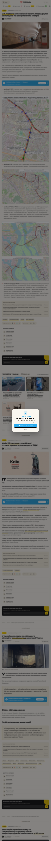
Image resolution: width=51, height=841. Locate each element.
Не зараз (25, 429)
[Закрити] (37, 411)
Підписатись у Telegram (26, 425)
